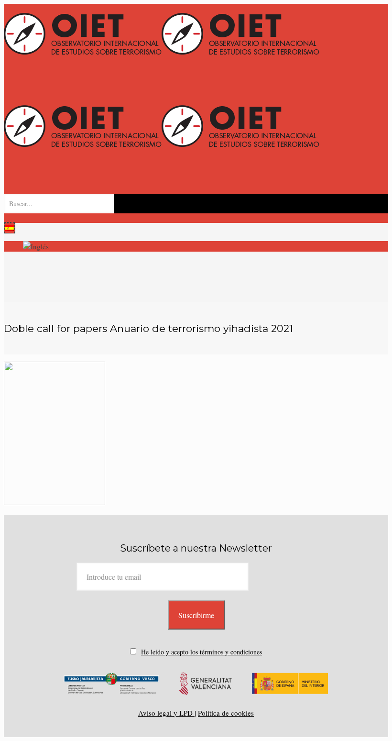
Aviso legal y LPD (166, 713)
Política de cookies (226, 713)
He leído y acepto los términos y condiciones (201, 651)
